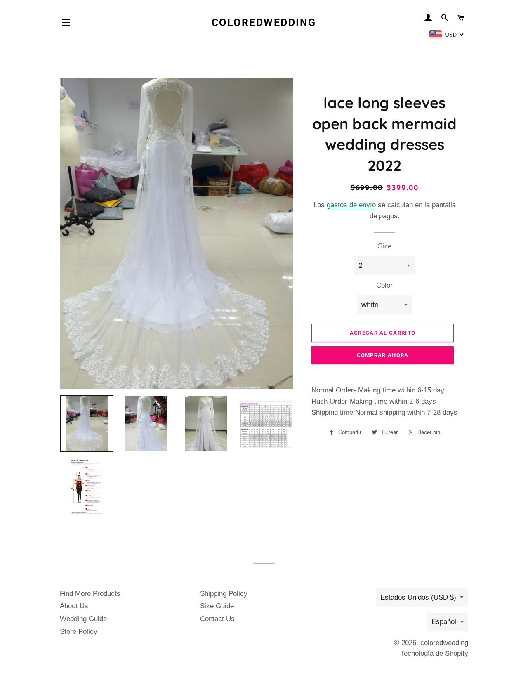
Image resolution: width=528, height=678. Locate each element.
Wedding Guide (83, 619)
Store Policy (78, 631)
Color (384, 285)
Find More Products (90, 594)
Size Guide (217, 606)
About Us (74, 606)
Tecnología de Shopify (434, 653)
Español (443, 622)
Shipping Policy (224, 594)
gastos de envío (351, 205)
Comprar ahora (383, 355)
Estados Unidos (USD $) (418, 597)
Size (384, 246)
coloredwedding (264, 22)
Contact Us (217, 619)
